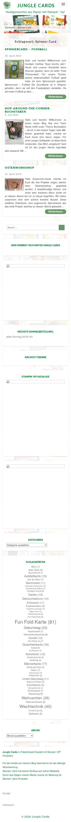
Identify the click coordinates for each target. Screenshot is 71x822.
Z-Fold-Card (35, 710)
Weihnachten (36, 697)
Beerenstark (35, 583)
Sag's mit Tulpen (35, 681)
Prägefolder (35, 675)
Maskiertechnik (35, 657)
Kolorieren (35, 654)
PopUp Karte (35, 673)
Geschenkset (35, 631)
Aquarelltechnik (35, 572)
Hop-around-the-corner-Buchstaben (28, 110)
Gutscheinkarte (35, 644)
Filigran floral (35, 611)
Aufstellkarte (35, 576)
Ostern (35, 670)
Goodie (36, 638)
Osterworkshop (19, 168)
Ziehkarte (35, 713)
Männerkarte (35, 663)
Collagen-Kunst (35, 591)
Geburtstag (35, 627)
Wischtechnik (35, 706)
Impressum (8, 804)
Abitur (35, 566)
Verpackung (35, 693)
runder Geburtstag (35, 678)
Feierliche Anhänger (35, 609)
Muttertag (35, 660)
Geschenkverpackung (36, 634)
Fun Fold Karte (35, 621)
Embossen (35, 602)
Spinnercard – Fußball (26, 49)
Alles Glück (35, 569)
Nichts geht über (35, 667)
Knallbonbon (35, 650)
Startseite (10, 27)
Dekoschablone (35, 598)
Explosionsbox (35, 606)
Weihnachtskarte (35, 701)
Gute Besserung (35, 641)
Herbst (35, 647)
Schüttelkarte (35, 685)
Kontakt (6, 793)
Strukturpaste (35, 690)
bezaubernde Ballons (35, 588)
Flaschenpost (35, 614)
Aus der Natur (36, 579)
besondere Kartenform (35, 586)
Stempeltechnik (35, 688)
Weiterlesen (57, 97)
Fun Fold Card (35, 616)
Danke (35, 594)
